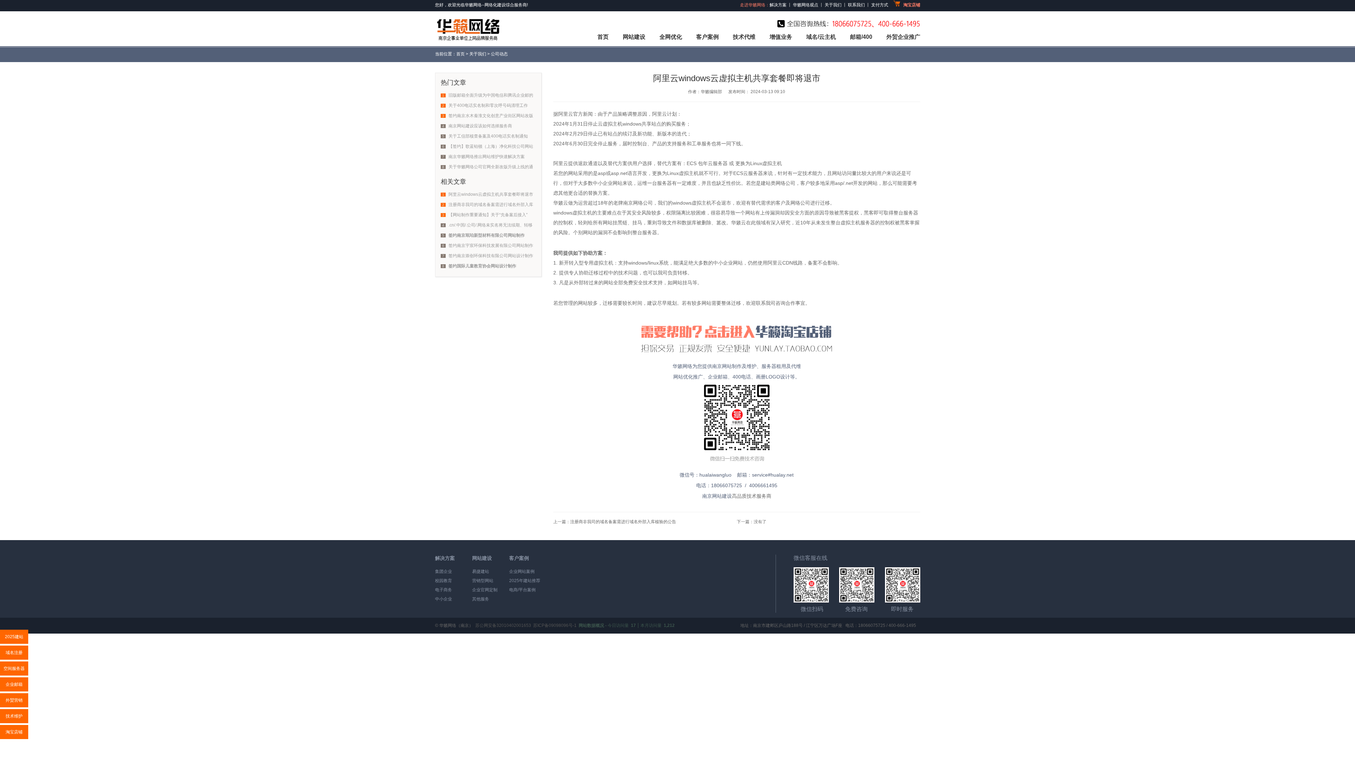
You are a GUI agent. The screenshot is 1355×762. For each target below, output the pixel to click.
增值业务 (781, 37)
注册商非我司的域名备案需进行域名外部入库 (490, 204)
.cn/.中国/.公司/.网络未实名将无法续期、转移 (490, 225)
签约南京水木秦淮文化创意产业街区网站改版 (490, 115)
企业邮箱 (14, 684)
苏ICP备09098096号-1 (555, 625)
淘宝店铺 (14, 732)
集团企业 (443, 571)
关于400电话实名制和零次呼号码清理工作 (488, 105)
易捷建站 (480, 571)
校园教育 (443, 580)
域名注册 (14, 652)
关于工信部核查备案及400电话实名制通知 (488, 136)
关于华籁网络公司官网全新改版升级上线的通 (490, 166)
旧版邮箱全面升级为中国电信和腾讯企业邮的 (490, 95)
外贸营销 (14, 700)
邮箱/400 (861, 37)
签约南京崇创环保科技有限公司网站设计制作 (490, 255)
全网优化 (671, 37)
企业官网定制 (485, 589)
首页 (603, 37)
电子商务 (443, 589)
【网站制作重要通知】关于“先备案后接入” (488, 214)
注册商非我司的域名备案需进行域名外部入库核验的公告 (623, 521)
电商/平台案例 (522, 589)
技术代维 (744, 37)
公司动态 (499, 54)
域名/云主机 (821, 37)
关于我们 (477, 54)
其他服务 (480, 599)
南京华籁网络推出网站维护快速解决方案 (486, 156)
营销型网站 (482, 580)
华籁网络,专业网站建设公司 (467, 29)
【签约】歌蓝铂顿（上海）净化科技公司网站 (490, 146)
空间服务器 (14, 668)
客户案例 (707, 37)
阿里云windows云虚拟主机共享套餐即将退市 (490, 194)
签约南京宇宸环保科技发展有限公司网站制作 (490, 245)
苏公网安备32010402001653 (503, 625)
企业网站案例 (522, 571)
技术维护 (14, 716)
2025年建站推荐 (524, 580)
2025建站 (14, 636)
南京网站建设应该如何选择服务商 (480, 125)
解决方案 (445, 558)
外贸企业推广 (903, 37)
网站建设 (634, 37)
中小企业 (443, 599)
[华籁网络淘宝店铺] (736, 355)
